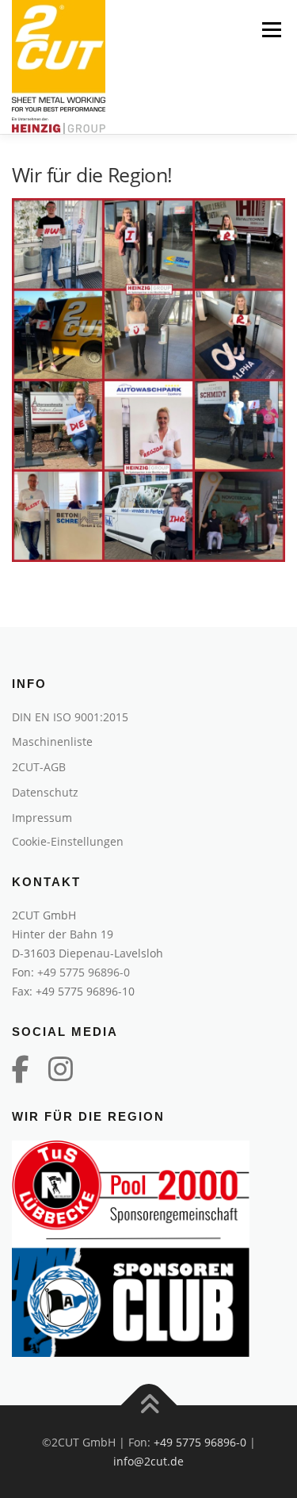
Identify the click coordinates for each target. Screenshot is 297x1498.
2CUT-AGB (39, 766)
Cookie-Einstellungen (68, 841)
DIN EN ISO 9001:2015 (70, 716)
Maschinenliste (52, 741)
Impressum (42, 817)
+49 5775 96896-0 (83, 972)
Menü (270, 29)
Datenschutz (45, 792)
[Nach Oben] (148, 1405)
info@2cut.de (148, 1461)
